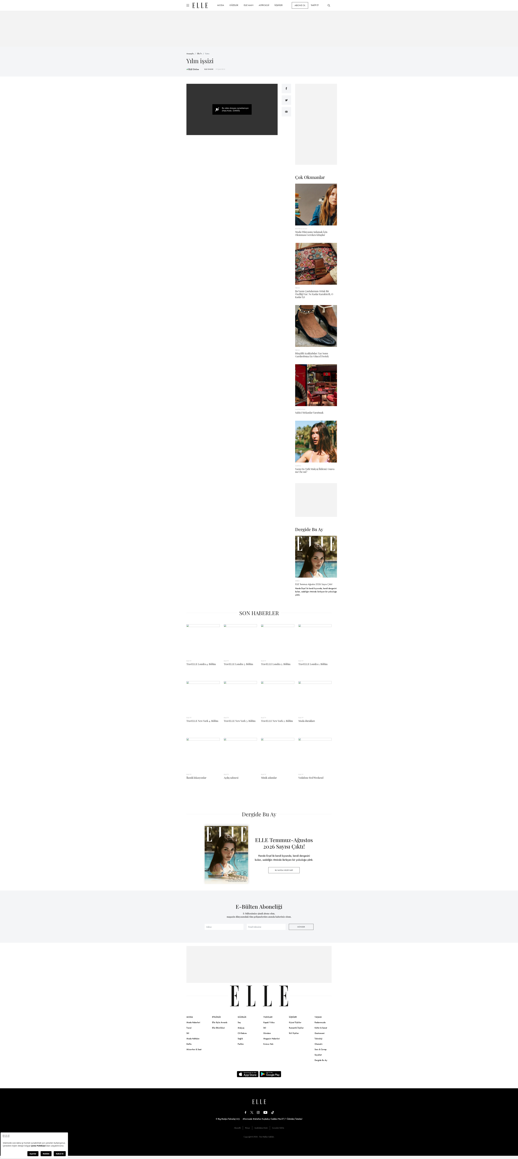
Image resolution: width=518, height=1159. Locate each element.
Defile (189, 1044)
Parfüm (241, 1044)
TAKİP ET (315, 5)
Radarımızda (320, 1022)
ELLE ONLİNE (208, 69)
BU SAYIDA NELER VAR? (284, 870)
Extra (207, 53)
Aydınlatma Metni (261, 1128)
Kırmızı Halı (268, 1044)
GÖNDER (301, 927)
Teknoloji (318, 1038)
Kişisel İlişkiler (295, 1022)
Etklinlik (216, 1017)
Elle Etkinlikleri (218, 1027)
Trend (188, 1027)
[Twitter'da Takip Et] (251, 1112)
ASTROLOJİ (264, 5)
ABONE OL (300, 5)
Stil (187, 1033)
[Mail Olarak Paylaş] (286, 111)
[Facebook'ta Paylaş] (286, 88)
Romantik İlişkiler (296, 1027)
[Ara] (329, 5)
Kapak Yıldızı (269, 1022)
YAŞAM (318, 1017)
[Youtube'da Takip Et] (265, 1112)
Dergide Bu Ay (321, 1060)
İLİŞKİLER (279, 5)
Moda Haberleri (193, 1022)
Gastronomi (320, 1033)
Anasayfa (190, 53)
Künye (247, 1128)
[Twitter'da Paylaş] (286, 100)
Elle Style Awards (219, 1022)
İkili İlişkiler (294, 1033)
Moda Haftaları (193, 1038)
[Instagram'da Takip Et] (258, 1112)
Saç (239, 1022)
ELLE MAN (248, 5)
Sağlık (240, 1038)
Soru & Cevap (320, 1049)
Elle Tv (199, 53)
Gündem (267, 1033)
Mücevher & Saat (193, 1049)
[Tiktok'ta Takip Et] (272, 1112)
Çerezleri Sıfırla (278, 1128)
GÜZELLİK (233, 5)
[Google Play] (270, 1074)
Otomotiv (319, 1044)
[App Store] (247, 1074)
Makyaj (241, 1027)
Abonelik (237, 1128)
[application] (232, 109)
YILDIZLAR (267, 1017)
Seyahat (318, 1054)
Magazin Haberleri (271, 1038)
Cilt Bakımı (242, 1033)
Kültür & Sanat (321, 1027)
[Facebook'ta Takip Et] (245, 1112)
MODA (220, 5)
